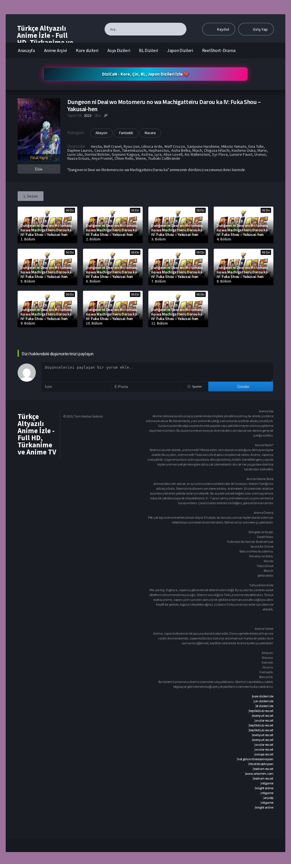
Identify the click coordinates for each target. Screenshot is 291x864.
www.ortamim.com (259, 773)
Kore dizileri (87, 50)
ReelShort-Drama (219, 50)
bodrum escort (263, 769)
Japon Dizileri (180, 50)
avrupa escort (264, 754)
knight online (264, 788)
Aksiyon (101, 132)
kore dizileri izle (262, 696)
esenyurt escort (262, 715)
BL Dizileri (148, 50)
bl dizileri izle (264, 706)
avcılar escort (264, 720)
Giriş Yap (260, 29)
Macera (150, 132)
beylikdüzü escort (261, 711)
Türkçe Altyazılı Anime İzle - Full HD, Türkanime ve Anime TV (45, 39)
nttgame (267, 783)
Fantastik (126, 132)
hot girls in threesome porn (255, 759)
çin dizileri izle (263, 701)
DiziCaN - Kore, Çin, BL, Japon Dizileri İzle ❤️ (145, 74)
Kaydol (222, 29)
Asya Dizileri (118, 50)
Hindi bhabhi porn (261, 764)
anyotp (268, 798)
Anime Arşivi (55, 50)
